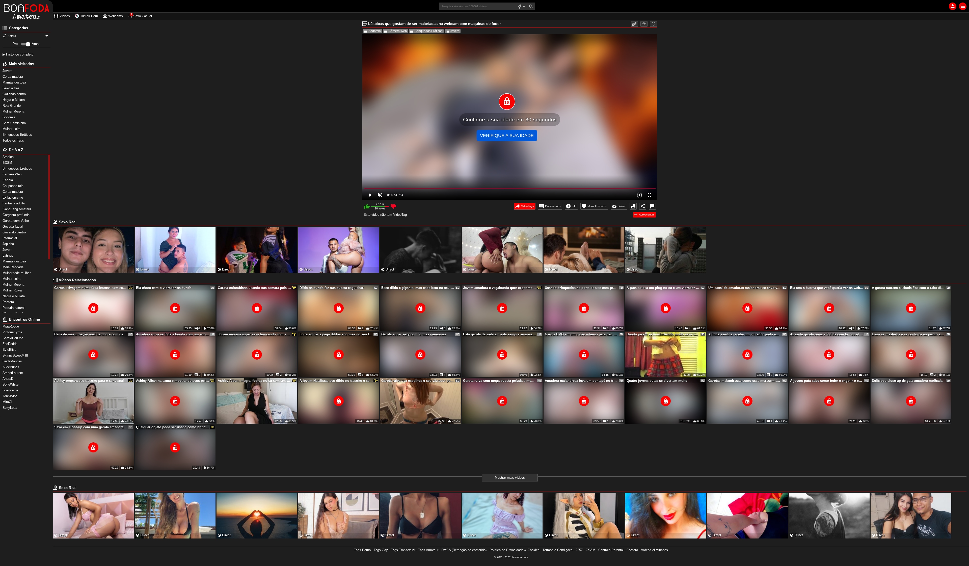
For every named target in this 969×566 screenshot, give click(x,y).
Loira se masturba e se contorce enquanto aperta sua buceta (908, 334)
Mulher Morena (14, 111)
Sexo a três (11, 88)
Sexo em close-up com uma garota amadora (88, 427)
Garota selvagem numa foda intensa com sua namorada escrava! (90, 288)
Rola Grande (12, 105)
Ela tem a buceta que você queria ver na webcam (826, 288)
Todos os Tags (14, 140)
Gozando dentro (15, 94)
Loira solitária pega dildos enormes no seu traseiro (336, 334)
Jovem (8, 71)
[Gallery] (633, 206)
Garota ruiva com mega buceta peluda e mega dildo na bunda (499, 381)
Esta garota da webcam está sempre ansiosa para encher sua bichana (499, 334)
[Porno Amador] (26, 10)
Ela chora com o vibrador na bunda (164, 288)
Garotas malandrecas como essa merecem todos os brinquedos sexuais (745, 381)
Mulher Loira (12, 129)
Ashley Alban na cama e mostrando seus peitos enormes (172, 381)
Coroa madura (13, 76)
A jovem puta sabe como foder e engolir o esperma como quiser (826, 381)
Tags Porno (362, 550)
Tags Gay (381, 550)
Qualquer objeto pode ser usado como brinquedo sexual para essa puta (172, 427)
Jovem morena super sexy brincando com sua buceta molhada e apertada (254, 334)
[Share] (642, 206)
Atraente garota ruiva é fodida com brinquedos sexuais (826, 334)
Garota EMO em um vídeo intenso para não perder (581, 334)
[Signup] (952, 6)
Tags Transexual (403, 550)
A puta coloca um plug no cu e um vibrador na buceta (663, 288)
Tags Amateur (428, 550)
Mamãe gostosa (15, 82)
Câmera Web (398, 31)
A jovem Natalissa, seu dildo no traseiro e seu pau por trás (336, 381)
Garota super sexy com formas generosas (413, 334)
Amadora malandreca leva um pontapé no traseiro (581, 381)
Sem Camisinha (15, 123)
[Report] (652, 206)
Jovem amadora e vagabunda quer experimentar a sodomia (499, 288)
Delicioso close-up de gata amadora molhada (907, 381)
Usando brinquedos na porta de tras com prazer (581, 288)
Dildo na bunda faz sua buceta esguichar (331, 288)
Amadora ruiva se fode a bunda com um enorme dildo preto (172, 334)
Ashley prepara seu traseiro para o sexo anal (89, 381)
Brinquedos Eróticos (18, 135)
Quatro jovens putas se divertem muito (657, 381)
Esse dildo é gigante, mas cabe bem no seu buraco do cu (417, 288)
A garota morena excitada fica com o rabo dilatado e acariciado (908, 288)
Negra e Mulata (14, 100)
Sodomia (9, 117)
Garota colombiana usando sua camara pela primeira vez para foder (254, 288)
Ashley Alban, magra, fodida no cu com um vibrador (254, 381)
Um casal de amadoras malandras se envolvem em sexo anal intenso (745, 288)
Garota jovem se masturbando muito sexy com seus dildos (663, 334)
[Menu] (962, 6)
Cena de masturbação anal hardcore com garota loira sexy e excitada (90, 334)
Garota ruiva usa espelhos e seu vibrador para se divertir (417, 381)
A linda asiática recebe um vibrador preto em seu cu (745, 334)
